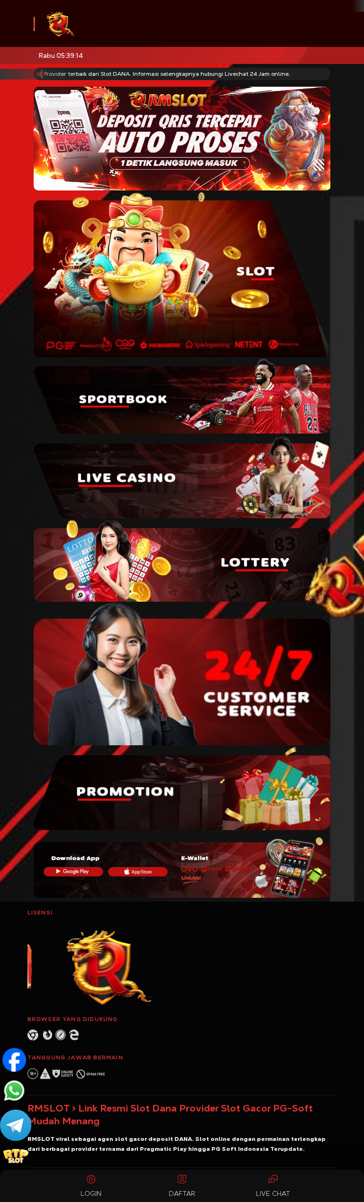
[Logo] (85, 23)
